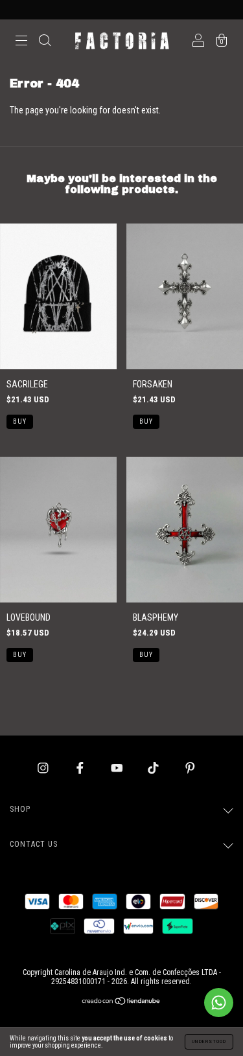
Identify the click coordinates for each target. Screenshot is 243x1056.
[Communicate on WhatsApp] (218, 1002)
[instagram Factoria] (44, 768)
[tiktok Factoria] (154, 768)
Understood (209, 1041)
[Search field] (44, 42)
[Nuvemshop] (121, 1002)
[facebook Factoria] (81, 768)
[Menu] (21, 42)
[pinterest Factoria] (190, 768)
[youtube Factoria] (118, 768)
